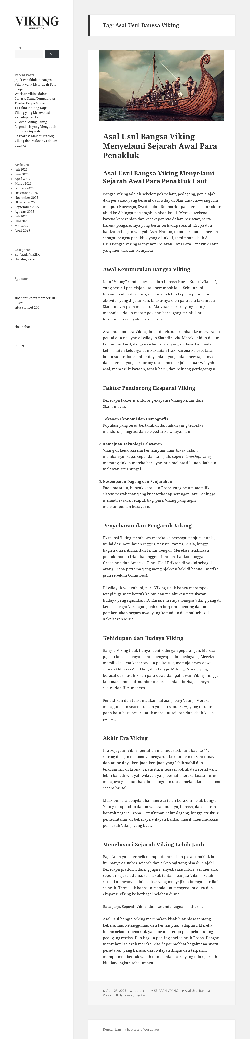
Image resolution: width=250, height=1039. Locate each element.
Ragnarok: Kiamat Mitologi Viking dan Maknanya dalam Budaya (36, 141)
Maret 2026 (23, 183)
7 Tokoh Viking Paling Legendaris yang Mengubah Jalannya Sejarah (35, 126)
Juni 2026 (22, 174)
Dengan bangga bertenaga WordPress (131, 1029)
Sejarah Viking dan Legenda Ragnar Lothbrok (162, 906)
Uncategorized (25, 259)
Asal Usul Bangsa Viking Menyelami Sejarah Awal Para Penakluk (160, 145)
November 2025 (26, 197)
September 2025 (27, 207)
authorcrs (140, 990)
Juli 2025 (21, 216)
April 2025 (22, 230)
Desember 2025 (26, 193)
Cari (18, 48)
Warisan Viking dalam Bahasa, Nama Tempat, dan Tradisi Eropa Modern (35, 98)
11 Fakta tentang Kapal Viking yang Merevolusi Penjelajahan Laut (32, 112)
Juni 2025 (22, 221)
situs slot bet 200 (27, 307)
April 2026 (22, 179)
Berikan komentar (132, 995)
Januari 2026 (24, 188)
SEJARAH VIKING (27, 254)
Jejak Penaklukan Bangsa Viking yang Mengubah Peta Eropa (35, 84)
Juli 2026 (21, 169)
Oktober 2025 (25, 202)
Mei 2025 (21, 226)
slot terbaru (23, 327)
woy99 (132, 669)
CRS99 (19, 346)
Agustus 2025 (24, 211)
